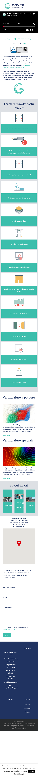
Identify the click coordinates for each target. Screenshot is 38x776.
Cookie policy (14, 727)
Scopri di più (6, 435)
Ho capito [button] (31, 771)
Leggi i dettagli (19, 774)
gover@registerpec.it (11, 688)
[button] (19, 543)
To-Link (24, 728)
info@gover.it (13, 682)
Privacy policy (23, 727)
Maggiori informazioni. (9, 629)
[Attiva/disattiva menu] (32, 6)
